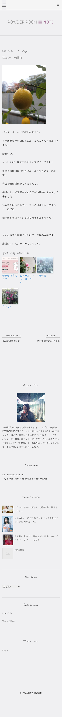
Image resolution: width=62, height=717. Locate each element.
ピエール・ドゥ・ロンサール (27, 279)
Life (25, 51)
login (5, 650)
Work (5, 621)
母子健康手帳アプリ (9, 277)
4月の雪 (41, 275)
